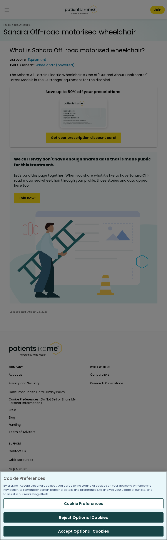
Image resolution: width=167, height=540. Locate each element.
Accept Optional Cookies (83, 531)
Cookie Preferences (83, 503)
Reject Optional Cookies (83, 517)
